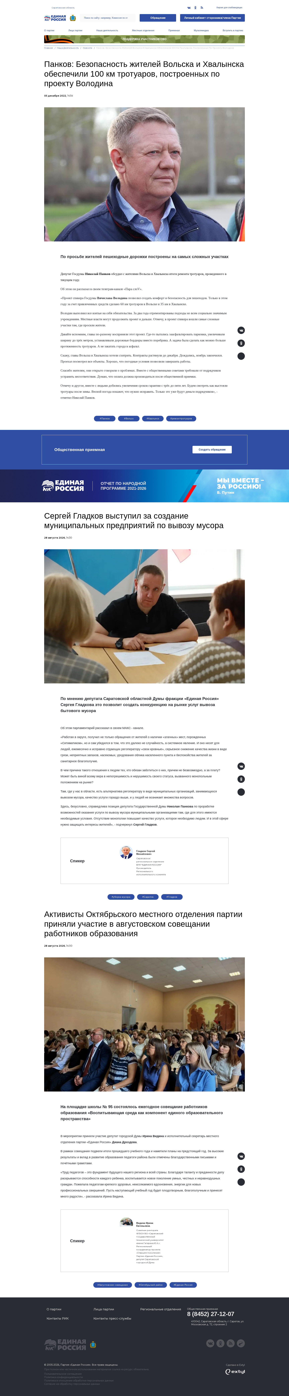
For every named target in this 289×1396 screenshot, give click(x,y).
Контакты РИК (58, 1318)
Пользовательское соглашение (63, 1374)
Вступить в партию (233, 30)
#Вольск (128, 418)
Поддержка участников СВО (144, 39)
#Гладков (172, 897)
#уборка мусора (121, 897)
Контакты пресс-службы (112, 1318)
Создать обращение (212, 449)
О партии (49, 30)
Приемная (174, 30)
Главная (48, 48)
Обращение (158, 17)
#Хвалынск (153, 418)
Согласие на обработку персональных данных (72, 1384)
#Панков (105, 418)
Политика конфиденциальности (63, 1377)
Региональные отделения (160, 1309)
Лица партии (75, 30)
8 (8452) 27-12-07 (210, 1313)
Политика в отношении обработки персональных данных (79, 1380)
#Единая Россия (183, 1284)
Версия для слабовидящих (229, 7)
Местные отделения (143, 30)
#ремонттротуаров (181, 418)
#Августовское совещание (113, 1284)
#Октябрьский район (151, 1284)
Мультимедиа (201, 30)
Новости (87, 48)
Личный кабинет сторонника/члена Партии (212, 17)
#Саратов (147, 897)
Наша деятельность (107, 30)
